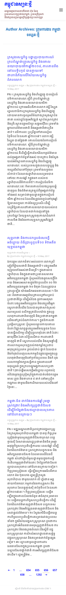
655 (37, 570)
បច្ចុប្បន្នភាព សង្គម (15, 85)
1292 (39, 575)
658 (22, 575)
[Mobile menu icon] (61, 10)
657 (55, 570)
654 (28, 570)
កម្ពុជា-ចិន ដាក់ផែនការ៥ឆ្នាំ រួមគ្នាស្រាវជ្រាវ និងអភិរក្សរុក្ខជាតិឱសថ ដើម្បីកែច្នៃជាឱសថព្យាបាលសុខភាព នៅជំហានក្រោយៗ (30, 408)
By (41, 85)
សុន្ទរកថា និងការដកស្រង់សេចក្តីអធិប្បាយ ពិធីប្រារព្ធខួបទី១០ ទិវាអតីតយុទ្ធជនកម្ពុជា (31, 243)
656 (46, 570)
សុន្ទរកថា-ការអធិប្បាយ (17, 252)
